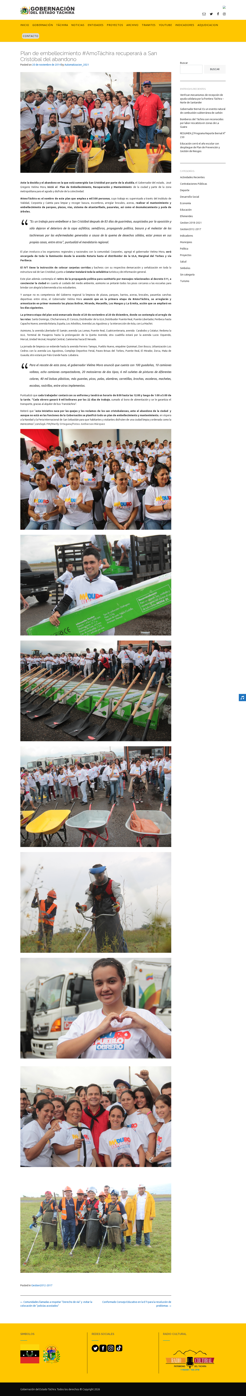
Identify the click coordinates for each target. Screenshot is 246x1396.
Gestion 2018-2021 (191, 222)
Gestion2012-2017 (41, 1285)
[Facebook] (218, 14)
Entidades (96, 25)
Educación (186, 209)
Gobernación (42, 25)
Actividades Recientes (192, 177)
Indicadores (184, 25)
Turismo (184, 281)
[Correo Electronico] (204, 14)
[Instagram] (224, 14)
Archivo (132, 25)
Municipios (186, 242)
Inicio (24, 25)
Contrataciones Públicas (193, 183)
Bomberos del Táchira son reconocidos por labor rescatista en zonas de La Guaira (201, 123)
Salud (183, 261)
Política (184, 248)
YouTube (165, 25)
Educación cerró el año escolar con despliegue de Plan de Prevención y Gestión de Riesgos (200, 147)
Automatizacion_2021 (76, 64)
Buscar (184, 62)
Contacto (30, 36)
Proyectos (115, 25)
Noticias (77, 25)
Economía (185, 203)
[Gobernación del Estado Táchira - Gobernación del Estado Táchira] (47, 10)
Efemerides (186, 216)
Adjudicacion (208, 25)
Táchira (62, 25)
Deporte (184, 190)
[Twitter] (211, 14)
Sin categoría (187, 274)
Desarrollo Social (189, 196)
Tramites (149, 25)
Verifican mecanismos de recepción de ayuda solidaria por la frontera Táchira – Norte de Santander (202, 99)
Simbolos (185, 268)
